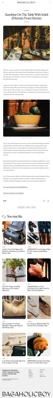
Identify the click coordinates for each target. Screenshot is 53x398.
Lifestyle (26, 10)
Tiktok (41, 371)
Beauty (29, 284)
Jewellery (31, 374)
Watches (31, 375)
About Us (42, 375)
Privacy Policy (43, 376)
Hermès (27, 207)
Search (41, 372)
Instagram (42, 369)
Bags (4, 284)
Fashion (29, 321)
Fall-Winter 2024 (21, 207)
